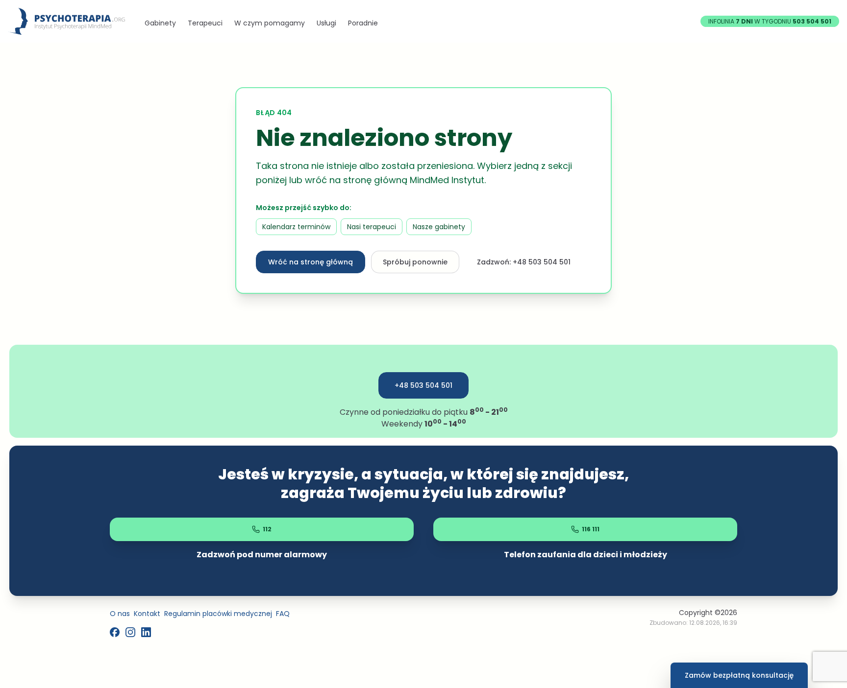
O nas (120, 613)
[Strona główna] (66, 21)
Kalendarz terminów (296, 227)
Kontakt (147, 613)
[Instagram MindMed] (130, 632)
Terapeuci (205, 23)
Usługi (326, 23)
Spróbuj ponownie (415, 262)
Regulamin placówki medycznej (218, 613)
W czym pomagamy (269, 23)
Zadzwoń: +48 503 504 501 (524, 262)
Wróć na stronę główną (310, 262)
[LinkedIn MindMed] (146, 632)
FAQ (283, 613)
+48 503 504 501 (423, 385)
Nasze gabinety (439, 227)
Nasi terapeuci (371, 227)
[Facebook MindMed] (115, 632)
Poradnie (363, 23)
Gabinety (160, 23)
